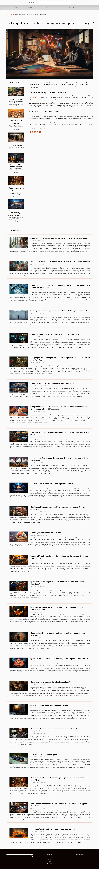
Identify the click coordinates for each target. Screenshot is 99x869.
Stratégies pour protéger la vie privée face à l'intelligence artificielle (59, 311)
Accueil (7, 14)
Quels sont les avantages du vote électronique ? (50, 682)
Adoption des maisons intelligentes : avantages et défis (53, 383)
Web (58, 7)
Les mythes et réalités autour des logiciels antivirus (52, 484)
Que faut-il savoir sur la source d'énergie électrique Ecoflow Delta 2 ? (59, 659)
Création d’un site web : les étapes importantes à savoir (53, 829)
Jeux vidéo (14, 7)
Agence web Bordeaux (35, 97)
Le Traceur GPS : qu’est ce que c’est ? (45, 754)
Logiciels (72, 7)
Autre (86, 7)
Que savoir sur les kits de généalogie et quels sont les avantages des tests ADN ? (16, 188)
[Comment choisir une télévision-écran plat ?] (16, 91)
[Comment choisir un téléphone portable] (16, 137)
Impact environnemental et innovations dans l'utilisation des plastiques (60, 262)
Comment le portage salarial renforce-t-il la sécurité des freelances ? (59, 238)
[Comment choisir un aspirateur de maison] (16, 158)
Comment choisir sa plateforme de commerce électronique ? (16, 121)
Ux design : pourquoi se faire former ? (46, 533)
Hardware (30, 7)
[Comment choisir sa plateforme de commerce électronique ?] (16, 113)
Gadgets (45, 7)
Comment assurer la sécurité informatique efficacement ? (54, 334)
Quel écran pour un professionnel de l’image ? (49, 705)
